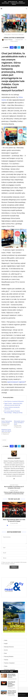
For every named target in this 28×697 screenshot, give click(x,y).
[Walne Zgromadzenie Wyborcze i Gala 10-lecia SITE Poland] (14, 510)
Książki (5, 643)
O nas (5, 1)
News (5, 653)
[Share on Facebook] (15, 47)
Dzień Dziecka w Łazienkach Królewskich (14, 401)
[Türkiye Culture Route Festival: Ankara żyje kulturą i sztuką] (4, 692)
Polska (5, 666)
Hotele (5, 640)
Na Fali (6, 650)
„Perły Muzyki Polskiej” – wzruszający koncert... (11, 684)
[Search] (26, 8)
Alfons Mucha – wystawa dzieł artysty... (12, 676)
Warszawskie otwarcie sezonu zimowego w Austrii (19, 422)
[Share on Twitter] (18, 47)
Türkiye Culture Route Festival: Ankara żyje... (12, 692)
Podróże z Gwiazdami (9, 663)
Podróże (6, 659)
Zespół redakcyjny (12, 1)
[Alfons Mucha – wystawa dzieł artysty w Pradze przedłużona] (4, 676)
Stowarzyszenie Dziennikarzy (18, 3)
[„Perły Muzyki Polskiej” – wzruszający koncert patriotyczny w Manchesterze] (4, 683)
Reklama (21, 1)
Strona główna (7, 34)
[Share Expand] (22, 47)
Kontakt (14, 4)
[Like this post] (12, 47)
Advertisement (5, 3)
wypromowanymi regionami (16, 382)
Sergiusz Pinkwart (14, 458)
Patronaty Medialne (8, 656)
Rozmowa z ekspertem (9, 669)
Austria (4, 440)
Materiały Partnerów (9, 646)
